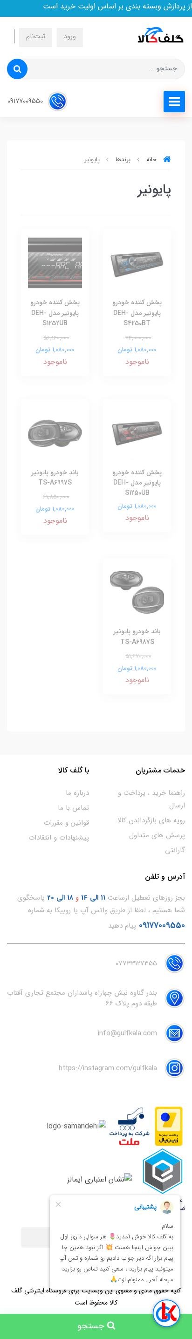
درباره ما (77, 793)
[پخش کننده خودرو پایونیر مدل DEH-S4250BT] (137, 263)
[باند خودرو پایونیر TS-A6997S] (55, 432)
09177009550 (26, 101)
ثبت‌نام (35, 36)
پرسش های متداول (157, 835)
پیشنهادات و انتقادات (58, 837)
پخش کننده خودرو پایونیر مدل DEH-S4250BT (137, 312)
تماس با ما (73, 807)
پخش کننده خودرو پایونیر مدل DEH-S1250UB (137, 483)
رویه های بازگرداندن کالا (151, 820)
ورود (70, 36)
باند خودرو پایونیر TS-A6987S (137, 636)
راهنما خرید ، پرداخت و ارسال (151, 799)
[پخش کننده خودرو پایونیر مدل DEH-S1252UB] (55, 263)
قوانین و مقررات (66, 822)
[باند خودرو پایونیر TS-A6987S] (137, 592)
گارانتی (175, 850)
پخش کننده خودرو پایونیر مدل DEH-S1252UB (55, 312)
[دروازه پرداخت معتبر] (169, 1126)
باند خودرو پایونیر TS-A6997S (55, 477)
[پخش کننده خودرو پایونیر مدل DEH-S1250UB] (137, 432)
